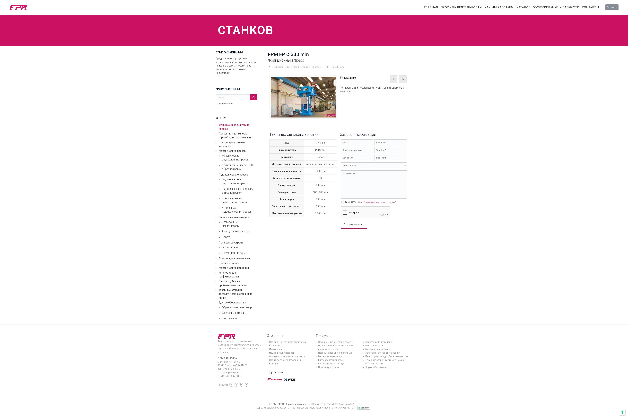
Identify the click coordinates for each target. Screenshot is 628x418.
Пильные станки (229, 263)
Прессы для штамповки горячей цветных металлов (235, 135)
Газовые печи (230, 247)
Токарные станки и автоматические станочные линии (235, 293)
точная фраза (225, 103)
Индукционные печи (233, 252)
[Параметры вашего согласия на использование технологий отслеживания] (622, 412)
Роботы (226, 237)
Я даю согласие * (370, 202)
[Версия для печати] (403, 79)
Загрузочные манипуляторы (230, 223)
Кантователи (229, 318)
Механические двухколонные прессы (235, 157)
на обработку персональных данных (377, 202)
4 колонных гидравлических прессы (236, 209)
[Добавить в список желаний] (393, 79)
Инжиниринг (276, 349)
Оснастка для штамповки (234, 258)
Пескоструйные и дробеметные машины (233, 283)
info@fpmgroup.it (233, 372)
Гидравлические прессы (234, 174)
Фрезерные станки (233, 312)
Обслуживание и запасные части (287, 356)
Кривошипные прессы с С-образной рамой (238, 167)
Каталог (273, 363)
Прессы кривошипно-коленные (232, 144)
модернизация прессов (282, 352)
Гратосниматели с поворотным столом (234, 200)
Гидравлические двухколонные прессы (235, 181)
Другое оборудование (232, 302)
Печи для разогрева (231, 242)
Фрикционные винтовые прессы (234, 126)
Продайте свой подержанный (285, 360)
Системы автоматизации (234, 217)
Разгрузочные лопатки (235, 231)
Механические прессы (232, 150)
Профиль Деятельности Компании (287, 342)
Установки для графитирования (229, 274)
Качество (274, 345)
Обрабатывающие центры (237, 307)
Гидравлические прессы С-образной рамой (238, 190)
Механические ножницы (234, 267)
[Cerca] (253, 97)
